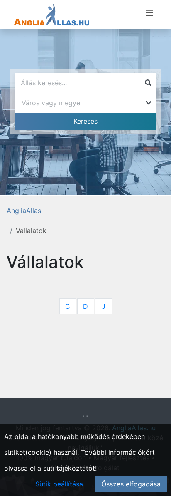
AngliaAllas (24, 210)
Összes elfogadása (131, 484)
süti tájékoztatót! (70, 468)
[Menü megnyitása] (149, 13)
